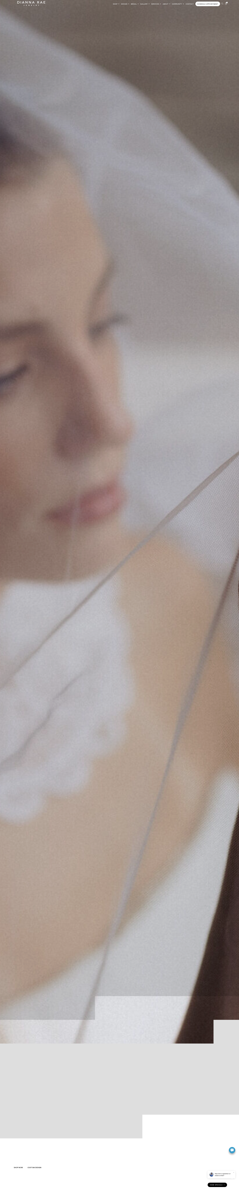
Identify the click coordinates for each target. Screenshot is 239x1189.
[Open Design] (128, 4)
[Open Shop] (119, 4)
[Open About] (169, 4)
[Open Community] (183, 4)
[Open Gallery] (149, 4)
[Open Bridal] (138, 4)
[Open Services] (160, 4)
